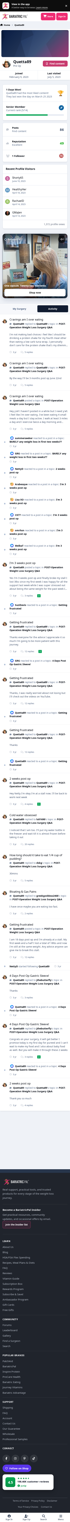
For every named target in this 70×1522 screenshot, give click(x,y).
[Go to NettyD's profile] (61, 156)
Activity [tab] (52, 308)
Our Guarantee (11, 1428)
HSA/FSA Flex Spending (16, 1257)
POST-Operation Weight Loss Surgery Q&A (37, 821)
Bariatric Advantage (14, 1392)
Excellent (17, 144)
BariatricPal (9, 1366)
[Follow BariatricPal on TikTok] (34, 1458)
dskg (39, 862)
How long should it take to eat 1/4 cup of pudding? (36, 856)
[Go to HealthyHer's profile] (7, 190)
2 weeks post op (20, 779)
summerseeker (24, 438)
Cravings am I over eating (26, 319)
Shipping (8, 1407)
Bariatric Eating (11, 1382)
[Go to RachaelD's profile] (7, 201)
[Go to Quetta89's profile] (4, 321)
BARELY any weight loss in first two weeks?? (36, 441)
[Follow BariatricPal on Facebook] (6, 1458)
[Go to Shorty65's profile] (7, 178)
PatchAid (8, 1361)
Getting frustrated (21, 622)
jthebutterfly (43, 980)
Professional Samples (15, 1439)
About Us (8, 1247)
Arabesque (21, 484)
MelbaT (19, 545)
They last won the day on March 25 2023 (29, 96)
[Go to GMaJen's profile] (7, 213)
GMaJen (17, 212)
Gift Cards (8, 1304)
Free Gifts (8, 1310)
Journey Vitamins (12, 1387)
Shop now (35, 292)
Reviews (7, 1273)
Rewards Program (13, 1289)
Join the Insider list (16, 1224)
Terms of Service (21, 1501)
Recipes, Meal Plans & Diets (19, 1262)
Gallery (7, 1335)
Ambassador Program (15, 1299)
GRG (17, 453)
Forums (7, 1325)
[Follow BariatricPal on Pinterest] (24, 1458)
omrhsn (19, 530)
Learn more (6, 5)
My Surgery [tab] (19, 308)
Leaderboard (10, 1330)
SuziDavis (20, 605)
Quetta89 (18, 323)
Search (6, 1346)
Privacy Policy (38, 1501)
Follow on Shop (19, 1468)
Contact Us (9, 1423)
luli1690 (40, 819)
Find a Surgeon (11, 1340)
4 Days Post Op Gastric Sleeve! (29, 976)
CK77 (18, 515)
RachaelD (18, 201)
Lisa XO (19, 499)
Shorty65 (17, 178)
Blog (5, 1252)
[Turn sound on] (62, 239)
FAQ (5, 1268)
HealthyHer (19, 189)
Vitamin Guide (11, 1278)
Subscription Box (12, 1283)
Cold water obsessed (23, 815)
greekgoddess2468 (47, 895)
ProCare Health (11, 1376)
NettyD (19, 468)
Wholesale (9, 1434)
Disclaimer (52, 1501)
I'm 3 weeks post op (23, 563)
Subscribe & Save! (13, 1294)
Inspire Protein (11, 1371)
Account (7, 1418)
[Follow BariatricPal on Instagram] (15, 1458)
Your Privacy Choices (28, 1507)
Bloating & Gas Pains (23, 891)
